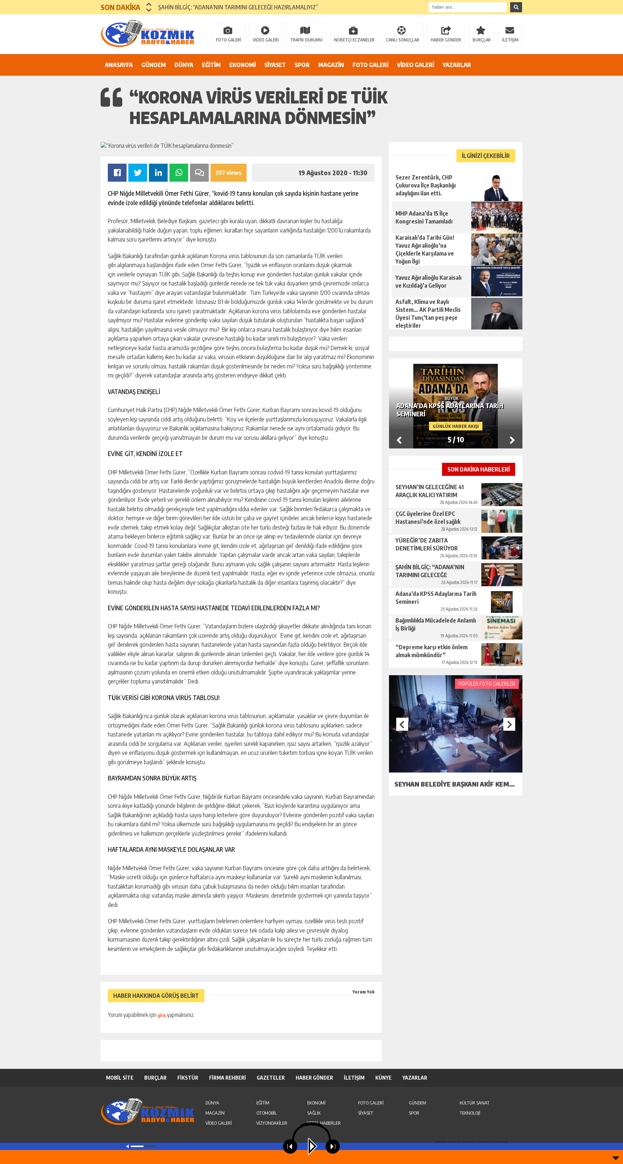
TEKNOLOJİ (470, 1113)
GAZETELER (271, 1078)
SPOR (302, 64)
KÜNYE (383, 1078)
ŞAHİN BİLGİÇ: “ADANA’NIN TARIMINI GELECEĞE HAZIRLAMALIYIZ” (238, 7)
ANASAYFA (119, 64)
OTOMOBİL (266, 1113)
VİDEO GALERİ (415, 64)
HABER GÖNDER (446, 40)
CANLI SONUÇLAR (402, 40)
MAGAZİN (331, 64)
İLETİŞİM (510, 40)
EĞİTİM (211, 64)
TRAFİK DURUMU (306, 40)
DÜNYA (183, 64)
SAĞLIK (314, 1113)
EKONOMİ (242, 64)
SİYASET (275, 64)
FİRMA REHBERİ (227, 1078)
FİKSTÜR (187, 1078)
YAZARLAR (457, 64)
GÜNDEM (153, 64)
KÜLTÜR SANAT (475, 1103)
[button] (149, 4)
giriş (162, 1015)
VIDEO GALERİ (266, 40)
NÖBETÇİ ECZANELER (354, 40)
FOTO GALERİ (228, 40)
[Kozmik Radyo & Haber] (147, 33)
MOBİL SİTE (119, 1078)
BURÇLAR (482, 40)
